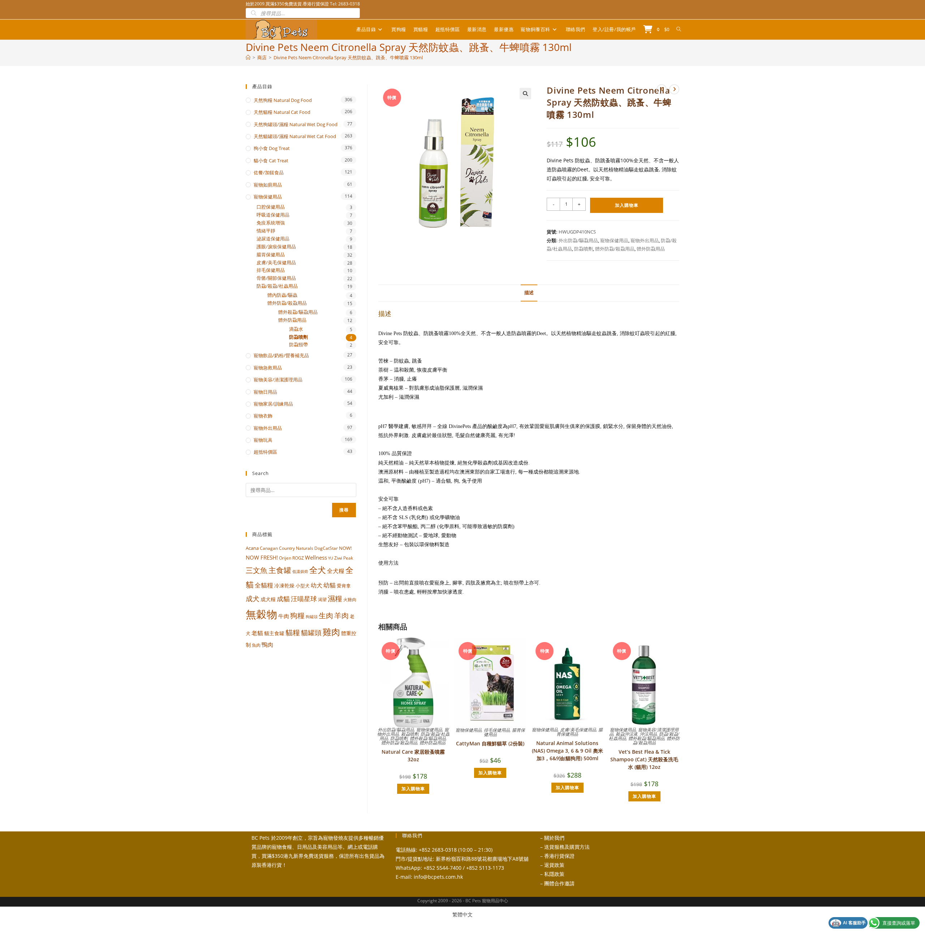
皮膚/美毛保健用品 (578, 730)
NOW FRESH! (262, 557)
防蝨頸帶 (298, 345)
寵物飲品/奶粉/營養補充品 (281, 355)
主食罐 (279, 570)
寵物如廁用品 (268, 184)
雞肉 (331, 632)
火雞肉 (349, 599)
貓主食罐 (274, 633)
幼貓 (329, 585)
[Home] (248, 57)
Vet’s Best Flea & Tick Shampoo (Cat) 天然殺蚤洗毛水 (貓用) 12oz (644, 759)
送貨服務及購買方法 (567, 846)
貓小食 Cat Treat (271, 160)
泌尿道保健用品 (273, 239)
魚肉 (256, 645)
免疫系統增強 (271, 223)
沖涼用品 (648, 734)
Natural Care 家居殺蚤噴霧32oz (413, 755)
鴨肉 (267, 645)
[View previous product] (662, 89)
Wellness (316, 557)
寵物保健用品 (614, 240)
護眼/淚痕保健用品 (276, 247)
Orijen (285, 558)
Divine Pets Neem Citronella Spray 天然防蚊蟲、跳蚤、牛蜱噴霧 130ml (348, 57)
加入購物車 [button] (413, 789)
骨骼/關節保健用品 (276, 278)
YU (330, 558)
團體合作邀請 (559, 883)
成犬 (252, 598)
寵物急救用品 (268, 367)
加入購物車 (626, 205)
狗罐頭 (312, 616)
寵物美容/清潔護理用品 (278, 379)
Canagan (269, 548)
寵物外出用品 (645, 240)
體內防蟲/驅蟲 (282, 295)
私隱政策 (554, 873)
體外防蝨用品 (651, 248)
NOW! (345, 548)
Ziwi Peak (343, 558)
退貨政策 (554, 864)
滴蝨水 (296, 329)
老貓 (257, 633)
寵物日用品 (265, 392)
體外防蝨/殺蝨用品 (614, 248)
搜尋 (344, 510)
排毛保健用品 (497, 730)
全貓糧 (264, 585)
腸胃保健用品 (271, 255)
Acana (252, 548)
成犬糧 (268, 599)
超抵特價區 (265, 452)
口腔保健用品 (271, 207)
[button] (525, 93)
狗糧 (297, 615)
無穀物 (261, 614)
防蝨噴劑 (583, 248)
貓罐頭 (311, 632)
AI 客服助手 (849, 923)
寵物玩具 (263, 440)
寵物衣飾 (263, 415)
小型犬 (303, 585)
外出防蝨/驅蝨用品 (578, 240)
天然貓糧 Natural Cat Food (282, 112)
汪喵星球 (304, 598)
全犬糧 (335, 570)
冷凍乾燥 (284, 585)
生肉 (326, 615)
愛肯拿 (344, 585)
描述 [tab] (529, 293)
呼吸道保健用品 (273, 215)
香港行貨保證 (559, 855)
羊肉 (341, 615)
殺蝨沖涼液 (626, 734)
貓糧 (292, 632)
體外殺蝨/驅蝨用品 (428, 738)
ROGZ (298, 558)
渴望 (322, 599)
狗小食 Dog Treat (272, 148)
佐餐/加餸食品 (269, 172)
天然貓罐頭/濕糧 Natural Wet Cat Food (295, 136)
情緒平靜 (266, 231)
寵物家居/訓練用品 (273, 404)
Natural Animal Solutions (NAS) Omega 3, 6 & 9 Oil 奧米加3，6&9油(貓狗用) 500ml (567, 751)
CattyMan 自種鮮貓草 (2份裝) (490, 743)
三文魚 (256, 570)
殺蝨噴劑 (409, 734)
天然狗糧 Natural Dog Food (283, 100)
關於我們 (554, 837)
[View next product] (674, 89)
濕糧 (335, 598)
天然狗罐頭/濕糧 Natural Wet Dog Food (295, 124)
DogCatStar (326, 548)
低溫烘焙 (300, 571)
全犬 (317, 569)
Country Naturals (296, 548)
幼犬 (316, 585)
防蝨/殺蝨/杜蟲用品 (277, 286)
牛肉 (283, 616)
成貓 (283, 598)
